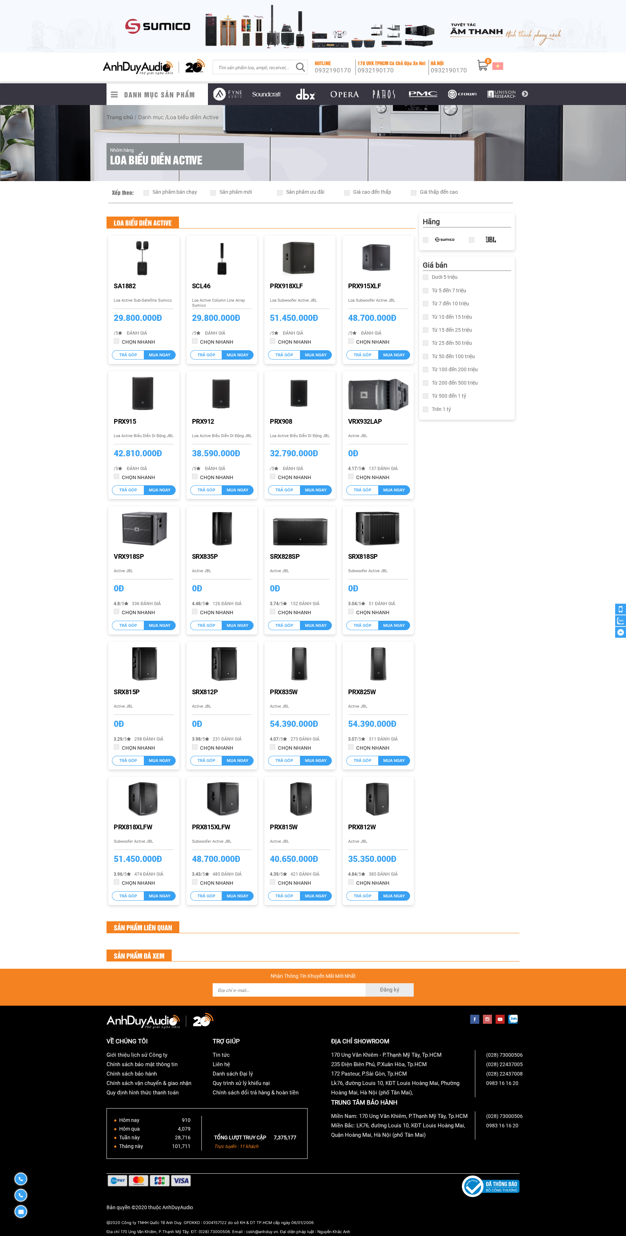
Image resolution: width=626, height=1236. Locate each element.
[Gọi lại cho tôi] (620, 609)
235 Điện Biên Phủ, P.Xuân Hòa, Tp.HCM (379, 1064)
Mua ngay (160, 354)
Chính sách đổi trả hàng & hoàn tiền (256, 1092)
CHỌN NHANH (138, 342)
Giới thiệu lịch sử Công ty (137, 1055)
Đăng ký (389, 989)
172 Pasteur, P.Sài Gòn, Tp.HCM (369, 1073)
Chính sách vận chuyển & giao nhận (149, 1083)
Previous (202, 94)
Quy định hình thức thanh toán (143, 1092)
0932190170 (333, 70)
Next (525, 94)
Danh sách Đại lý (233, 1073)
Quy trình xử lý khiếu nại (241, 1083)
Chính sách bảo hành (132, 1073)
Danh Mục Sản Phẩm (159, 94)
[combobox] (253, 67)
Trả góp (128, 354)
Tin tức (221, 1055)
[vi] (497, 66)
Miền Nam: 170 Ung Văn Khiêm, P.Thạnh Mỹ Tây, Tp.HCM (399, 1116)
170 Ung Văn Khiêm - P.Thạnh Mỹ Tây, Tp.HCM (386, 1055)
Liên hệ (221, 1064)
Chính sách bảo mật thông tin (142, 1064)
